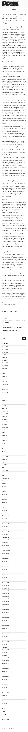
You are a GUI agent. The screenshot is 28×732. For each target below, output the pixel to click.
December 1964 (5, 676)
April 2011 (4, 507)
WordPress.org (5, 719)
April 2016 (4, 464)
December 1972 (5, 647)
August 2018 (5, 440)
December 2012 (5, 494)
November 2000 (6, 542)
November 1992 (5, 574)
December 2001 (5, 537)
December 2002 (5, 534)
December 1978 (5, 620)
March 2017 (4, 454)
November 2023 (5, 379)
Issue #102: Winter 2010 (10, 311)
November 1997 (5, 556)
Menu (14, 9)
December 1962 (5, 682)
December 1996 (5, 558)
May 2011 (4, 505)
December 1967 (5, 666)
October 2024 (5, 365)
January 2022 (5, 400)
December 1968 (5, 660)
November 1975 (5, 639)
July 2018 (4, 443)
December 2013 (5, 489)
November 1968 (5, 663)
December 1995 (5, 561)
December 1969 (5, 657)
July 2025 (4, 354)
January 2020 (5, 422)
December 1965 (5, 674)
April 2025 (4, 360)
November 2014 (5, 480)
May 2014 (4, 483)
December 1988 (5, 585)
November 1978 (5, 623)
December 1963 (5, 679)
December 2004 (5, 529)
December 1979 (5, 617)
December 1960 (5, 692)
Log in (3, 711)
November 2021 (5, 403)
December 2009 (5, 513)
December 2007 (5, 521)
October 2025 (5, 349)
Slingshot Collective (19, 14)
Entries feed (4, 714)
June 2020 (4, 416)
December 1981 (5, 609)
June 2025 (4, 357)
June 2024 (4, 368)
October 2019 (5, 424)
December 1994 (5, 564)
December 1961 (5, 687)
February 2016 (5, 470)
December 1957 (5, 698)
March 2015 (4, 475)
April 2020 (4, 419)
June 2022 (4, 395)
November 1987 (5, 593)
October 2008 (5, 518)
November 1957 (5, 700)
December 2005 (5, 526)
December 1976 (5, 631)
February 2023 (5, 384)
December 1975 (5, 636)
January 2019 (5, 435)
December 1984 (5, 601)
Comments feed (5, 717)
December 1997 (5, 553)
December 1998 (5, 548)
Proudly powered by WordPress (9, 728)
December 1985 (5, 598)
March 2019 (4, 432)
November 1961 (5, 690)
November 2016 (5, 459)
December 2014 (5, 478)
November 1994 (5, 566)
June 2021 (4, 405)
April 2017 (4, 451)
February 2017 (5, 456)
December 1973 (5, 644)
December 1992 (5, 572)
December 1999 (5, 545)
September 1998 (6, 550)
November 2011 (5, 502)
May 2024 (4, 371)
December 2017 (5, 448)
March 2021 (4, 408)
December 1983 (5, 604)
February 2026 (5, 346)
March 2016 (4, 467)
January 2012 (5, 497)
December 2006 (5, 523)
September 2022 (6, 392)
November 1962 (5, 684)
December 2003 (5, 531)
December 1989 (5, 582)
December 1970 (5, 652)
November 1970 (5, 655)
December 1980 (5, 612)
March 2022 (4, 397)
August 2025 (5, 352)
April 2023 (4, 381)
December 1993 (5, 569)
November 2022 (5, 387)
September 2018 (6, 438)
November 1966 (5, 671)
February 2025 (5, 362)
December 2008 (5, 515)
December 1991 (5, 577)
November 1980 (5, 615)
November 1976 (5, 633)
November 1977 (5, 628)
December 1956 (5, 703)
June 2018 (4, 446)
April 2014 (4, 486)
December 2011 (5, 499)
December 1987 (5, 590)
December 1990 (5, 580)
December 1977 (5, 625)
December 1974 (5, 641)
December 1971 (5, 649)
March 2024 (4, 373)
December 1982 (5, 607)
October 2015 (5, 472)
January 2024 (5, 376)
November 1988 (5, 588)
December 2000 (5, 539)
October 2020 (5, 411)
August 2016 (5, 462)
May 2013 (4, 491)
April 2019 (4, 430)
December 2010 (5, 510)
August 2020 (5, 413)
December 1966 (5, 668)
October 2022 (5, 389)
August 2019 (5, 427)
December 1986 (5, 596)
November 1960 (5, 695)
